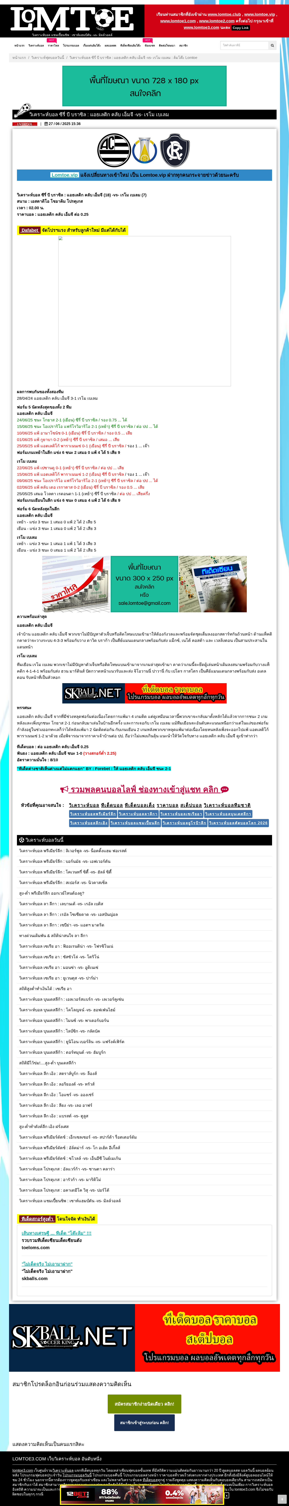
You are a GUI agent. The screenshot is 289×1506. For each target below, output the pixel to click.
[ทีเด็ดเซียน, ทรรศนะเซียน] (213, 584)
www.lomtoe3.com (201, 27)
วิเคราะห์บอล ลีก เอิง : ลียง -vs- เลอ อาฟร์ (72, 35)
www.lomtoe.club (224, 14)
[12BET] (142, 1495)
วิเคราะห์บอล (63, 1470)
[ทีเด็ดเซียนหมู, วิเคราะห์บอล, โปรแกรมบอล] (144, 1338)
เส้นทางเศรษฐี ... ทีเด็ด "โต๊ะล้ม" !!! (56, 1233)
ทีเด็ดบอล (150, 1480)
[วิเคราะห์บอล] (144, 86)
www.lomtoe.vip (259, 14)
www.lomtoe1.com (178, 21)
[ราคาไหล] (76, 584)
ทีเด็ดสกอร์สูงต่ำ (37, 1218)
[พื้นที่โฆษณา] (144, 584)
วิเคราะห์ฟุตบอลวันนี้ (47, 58)
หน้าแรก (19, 58)
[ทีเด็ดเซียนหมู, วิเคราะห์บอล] (144, 693)
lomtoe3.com (22, 1470)
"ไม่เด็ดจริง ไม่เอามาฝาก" (47, 1264)
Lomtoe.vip (64, 175)
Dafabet (30, 230)
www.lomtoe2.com (217, 21)
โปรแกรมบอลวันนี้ (77, 1475)
